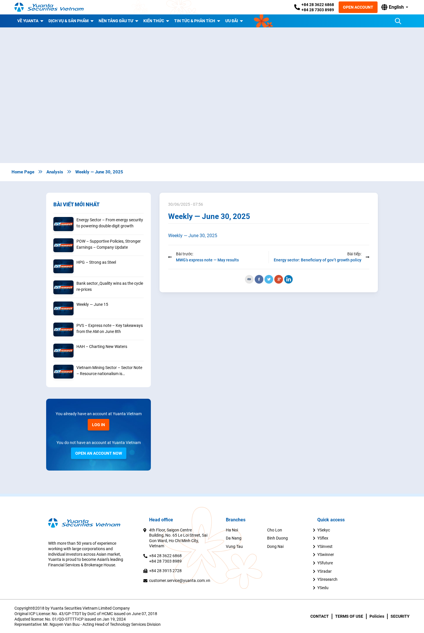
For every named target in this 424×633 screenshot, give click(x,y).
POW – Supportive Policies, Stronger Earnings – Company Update (108, 244)
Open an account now (98, 453)
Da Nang (233, 538)
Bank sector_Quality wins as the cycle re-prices (109, 286)
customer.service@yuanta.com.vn (179, 580)
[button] (395, 7)
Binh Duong (277, 538)
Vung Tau (234, 546)
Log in (98, 424)
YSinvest (325, 546)
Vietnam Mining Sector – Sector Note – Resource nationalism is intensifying (109, 371)
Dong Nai (275, 546)
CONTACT (319, 616)
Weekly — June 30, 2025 (192, 235)
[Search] (398, 21)
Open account (358, 7)
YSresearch (327, 579)
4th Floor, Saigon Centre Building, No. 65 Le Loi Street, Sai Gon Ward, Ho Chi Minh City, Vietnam (178, 538)
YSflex (322, 538)
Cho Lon (274, 530)
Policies (376, 616)
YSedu (323, 587)
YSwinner (325, 554)
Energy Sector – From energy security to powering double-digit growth (109, 223)
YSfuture (325, 563)
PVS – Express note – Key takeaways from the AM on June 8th (109, 328)
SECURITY (400, 616)
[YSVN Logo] (49, 7)
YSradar (324, 571)
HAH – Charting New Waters (101, 346)
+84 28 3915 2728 (165, 570)
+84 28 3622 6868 (317, 4)
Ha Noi (232, 530)
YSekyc (323, 530)
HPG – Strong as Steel (96, 262)
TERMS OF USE (349, 616)
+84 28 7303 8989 (317, 10)
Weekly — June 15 (92, 304)
